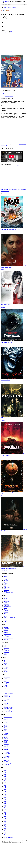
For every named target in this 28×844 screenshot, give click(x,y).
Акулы (2, 232)
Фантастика (4, 145)
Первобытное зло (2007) (7, 342)
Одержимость (4, 570)
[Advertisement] (13, 43)
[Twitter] (5, 10)
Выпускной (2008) (5, 380)
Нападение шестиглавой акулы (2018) (10, 229)
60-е (4, 93)
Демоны (3, 269)
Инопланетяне (22, 144)
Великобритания (9, 96)
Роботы (12, 31)
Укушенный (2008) (5, 304)
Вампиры (3, 307)
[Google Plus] (8, 10)
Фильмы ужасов (5, 31)
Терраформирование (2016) (7, 493)
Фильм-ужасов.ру (5, 1)
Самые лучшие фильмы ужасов (9, 189)
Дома (2, 533)
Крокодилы (3, 344)
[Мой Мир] (6, 10)
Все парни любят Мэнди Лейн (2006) (13, 567)
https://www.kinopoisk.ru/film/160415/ (10, 165)
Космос (2, 495)
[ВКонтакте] (3, 10)
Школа (2, 382)
